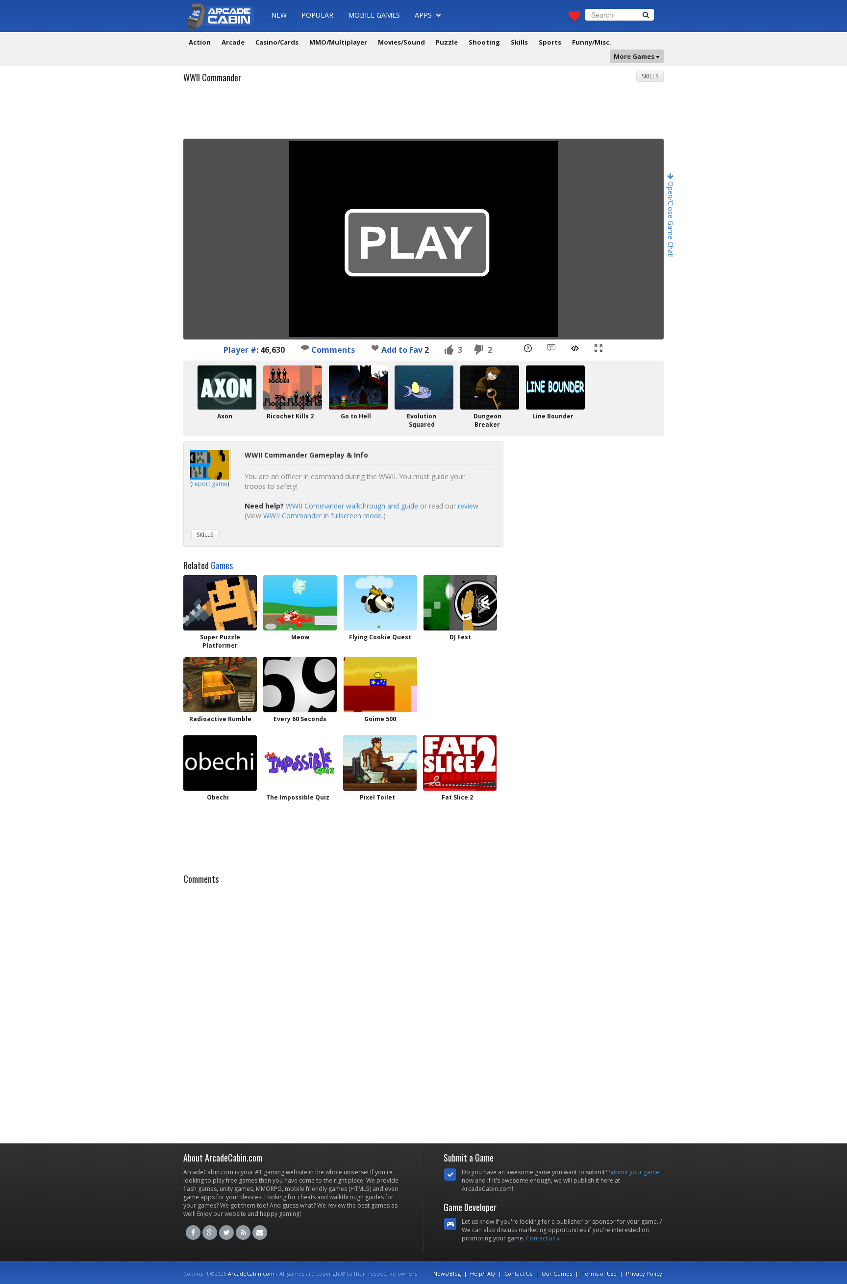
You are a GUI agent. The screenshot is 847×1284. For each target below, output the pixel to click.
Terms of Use (599, 1273)
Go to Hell (356, 416)
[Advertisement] (423, 114)
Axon (224, 416)
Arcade (233, 42)
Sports (550, 42)
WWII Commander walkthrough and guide (352, 505)
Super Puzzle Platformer (220, 641)
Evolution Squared (421, 420)
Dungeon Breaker (487, 420)
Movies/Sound (401, 42)
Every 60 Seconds (300, 719)
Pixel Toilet (377, 797)
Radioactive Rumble (220, 719)
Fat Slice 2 (457, 797)
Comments (332, 349)
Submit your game (634, 1172)
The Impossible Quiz (297, 797)
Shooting (484, 42)
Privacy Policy (644, 1273)
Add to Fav (402, 349)
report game (209, 484)
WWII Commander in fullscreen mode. (323, 515)
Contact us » (543, 1238)
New (279, 15)
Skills (519, 42)
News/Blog (447, 1273)
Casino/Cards (277, 42)
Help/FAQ (482, 1273)
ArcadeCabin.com (251, 1273)
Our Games (557, 1273)
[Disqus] (423, 1011)
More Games (635, 56)
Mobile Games (374, 15)
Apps (424, 15)
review (468, 505)
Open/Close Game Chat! (670, 218)
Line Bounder (552, 416)
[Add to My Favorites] (375, 347)
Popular (317, 15)
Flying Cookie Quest (380, 637)
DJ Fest (460, 637)
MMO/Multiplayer (338, 42)
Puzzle (447, 42)
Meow (300, 637)
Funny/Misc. (591, 42)
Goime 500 (380, 719)
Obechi (218, 797)
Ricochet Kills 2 (290, 416)
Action (200, 42)
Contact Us (518, 1273)
